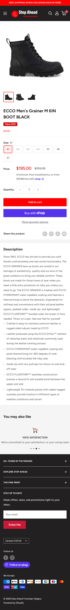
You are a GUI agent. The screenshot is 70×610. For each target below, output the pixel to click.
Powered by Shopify (13, 603)
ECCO (6, 131)
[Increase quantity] (38, 189)
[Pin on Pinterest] (51, 233)
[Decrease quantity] (20, 189)
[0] (64, 13)
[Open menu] (5, 13)
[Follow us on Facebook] (5, 557)
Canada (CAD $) (13, 540)
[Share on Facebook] (44, 233)
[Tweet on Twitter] (57, 233)
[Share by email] (64, 233)
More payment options (35, 222)
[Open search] (50, 13)
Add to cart (35, 202)
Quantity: (8, 189)
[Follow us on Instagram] (12, 557)
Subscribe (14, 524)
